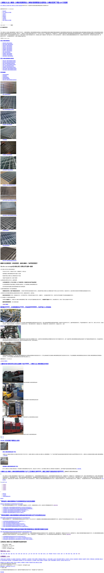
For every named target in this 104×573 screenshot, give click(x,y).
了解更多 (6, 304)
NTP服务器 (29, 559)
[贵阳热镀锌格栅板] (8, 244)
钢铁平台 (63, 559)
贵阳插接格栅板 (6, 74)
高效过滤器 (50, 559)
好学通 (33, 559)
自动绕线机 (76, 559)
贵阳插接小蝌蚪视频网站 (7, 54)
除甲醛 (36, 559)
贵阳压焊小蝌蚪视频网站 (7, 43)
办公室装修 (13, 559)
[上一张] (1, 482)
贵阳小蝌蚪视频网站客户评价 (9, 451)
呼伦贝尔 (55, 553)
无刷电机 (80, 559)
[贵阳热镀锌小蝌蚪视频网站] (8, 168)
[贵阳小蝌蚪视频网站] (8, 93)
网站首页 (4, 11)
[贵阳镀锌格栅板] (8, 229)
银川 (14, 553)
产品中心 (4, 13)
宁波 (39, 553)
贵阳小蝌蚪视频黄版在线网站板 (9, 63)
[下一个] (2, 437)
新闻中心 (19, 562)
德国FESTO (45, 559)
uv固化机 (62, 560)
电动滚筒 (9, 560)
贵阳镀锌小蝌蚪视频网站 (7, 53)
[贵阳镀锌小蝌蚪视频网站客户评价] (4, 464)
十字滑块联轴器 (15, 560)
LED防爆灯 (34, 560)
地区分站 (5, 551)
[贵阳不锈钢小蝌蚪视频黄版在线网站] (8, 199)
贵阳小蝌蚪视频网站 (5, 40)
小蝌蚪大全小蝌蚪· (32, 471)
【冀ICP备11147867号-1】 (10, 566)
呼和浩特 (50, 553)
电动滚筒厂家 (21, 560)
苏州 (31, 553)
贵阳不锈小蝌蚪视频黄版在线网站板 (9, 79)
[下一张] (5, 482)
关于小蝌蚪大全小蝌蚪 (4, 5)
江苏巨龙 (71, 559)
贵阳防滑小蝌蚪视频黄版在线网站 (9, 62)
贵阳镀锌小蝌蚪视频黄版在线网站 (9, 67)
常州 (76, 553)
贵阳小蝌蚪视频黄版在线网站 (7, 58)
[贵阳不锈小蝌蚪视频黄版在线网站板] (8, 259)
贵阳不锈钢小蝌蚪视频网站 (8, 44)
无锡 (19, 553)
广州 (64, 553)
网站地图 (20, 5)
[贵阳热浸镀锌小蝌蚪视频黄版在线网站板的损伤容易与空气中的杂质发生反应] (23, 515)
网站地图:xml (3, 566)
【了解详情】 (5, 455)
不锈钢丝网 (40, 559)
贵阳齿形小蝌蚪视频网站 (7, 45)
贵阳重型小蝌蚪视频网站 (7, 49)
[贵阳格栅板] (8, 138)
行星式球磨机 (53, 560)
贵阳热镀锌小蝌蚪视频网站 (8, 169)
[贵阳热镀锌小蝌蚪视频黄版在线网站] (8, 214)
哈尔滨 (58, 553)
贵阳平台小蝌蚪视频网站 (7, 50)
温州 (21, 553)
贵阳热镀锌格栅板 (6, 78)
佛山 (71, 553)
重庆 (6, 553)
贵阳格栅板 (3, 72)
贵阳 (66, 553)
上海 (29, 553)
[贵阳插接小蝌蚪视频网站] (8, 153)
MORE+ (2, 440)
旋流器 (45, 560)
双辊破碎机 (24, 559)
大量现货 (24, 363)
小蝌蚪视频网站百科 (6, 496)
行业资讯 (4, 495)
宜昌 (11, 553)
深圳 (34, 553)
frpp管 (25, 560)
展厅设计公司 (67, 560)
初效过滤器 (58, 559)
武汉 (26, 553)
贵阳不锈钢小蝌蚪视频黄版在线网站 (9, 68)
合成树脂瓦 (8, 559)
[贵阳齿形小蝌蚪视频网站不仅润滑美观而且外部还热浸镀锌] (17, 501)
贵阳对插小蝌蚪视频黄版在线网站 (9, 60)
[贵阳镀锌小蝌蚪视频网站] (8, 123)
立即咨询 (4, 304)
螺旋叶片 (42, 560)
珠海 (4, 553)
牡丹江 (44, 553)
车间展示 (4, 17)
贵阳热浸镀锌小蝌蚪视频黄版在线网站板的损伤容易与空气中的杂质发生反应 (15, 517)
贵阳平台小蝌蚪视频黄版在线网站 (9, 64)
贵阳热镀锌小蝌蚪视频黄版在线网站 (9, 69)
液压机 (38, 560)
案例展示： (25, 307)
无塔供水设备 (3, 559)
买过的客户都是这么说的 (12, 440)
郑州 (1, 553)
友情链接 (5, 556)
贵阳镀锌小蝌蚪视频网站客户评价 (10, 466)
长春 (74, 553)
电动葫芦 (84, 559)
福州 (69, 553)
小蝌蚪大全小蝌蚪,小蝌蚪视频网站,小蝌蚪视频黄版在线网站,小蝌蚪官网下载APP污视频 (34, 3)
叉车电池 (67, 559)
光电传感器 (97, 559)
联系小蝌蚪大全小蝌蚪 (13, 5)
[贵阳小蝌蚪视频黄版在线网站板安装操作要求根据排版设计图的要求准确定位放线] (24, 529)
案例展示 (4, 16)
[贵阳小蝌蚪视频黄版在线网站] (8, 108)
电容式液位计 (18, 559)
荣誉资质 (4, 18)
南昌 (41, 553)
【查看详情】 (55, 505)
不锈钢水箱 (92, 559)
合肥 (61, 553)
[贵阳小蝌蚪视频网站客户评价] (4, 449)
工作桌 (49, 560)
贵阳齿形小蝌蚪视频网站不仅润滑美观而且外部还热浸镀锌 (11, 503)
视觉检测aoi (29, 560)
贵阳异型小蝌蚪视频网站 (7, 48)
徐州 (16, 553)
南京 (36, 553)
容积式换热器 (4, 560)
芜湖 (24, 553)
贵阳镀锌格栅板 (6, 77)
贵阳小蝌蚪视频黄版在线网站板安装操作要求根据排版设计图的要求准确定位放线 (16, 531)
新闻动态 (4, 493)
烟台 (9, 553)
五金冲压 (58, 560)
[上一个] (2, 436)
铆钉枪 (88, 559)
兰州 (47, 553)
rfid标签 (54, 559)
